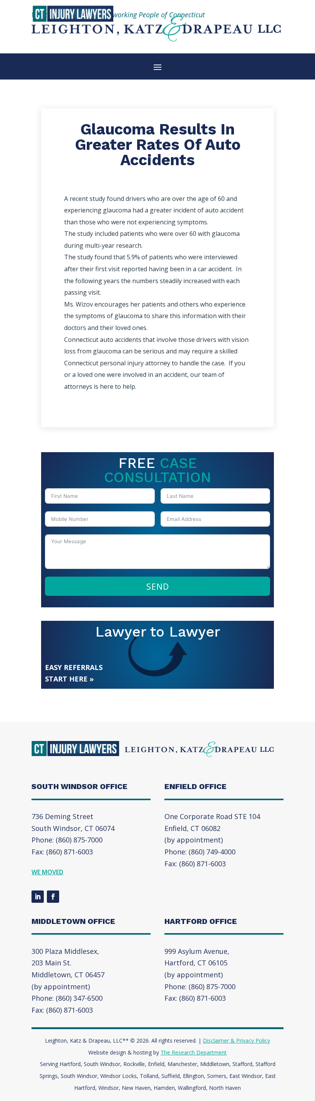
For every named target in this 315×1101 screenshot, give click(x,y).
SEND (157, 586)
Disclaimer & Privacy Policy (236, 1040)
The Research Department (194, 1052)
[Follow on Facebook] (53, 896)
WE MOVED (47, 872)
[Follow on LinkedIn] (38, 896)
